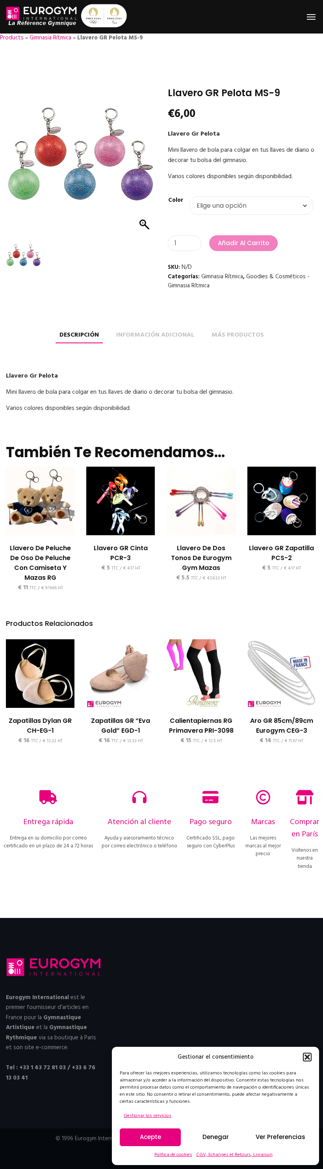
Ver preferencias (280, 1137)
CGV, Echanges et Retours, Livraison (234, 1155)
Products (12, 38)
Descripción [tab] (79, 335)
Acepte (150, 1137)
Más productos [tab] (238, 335)
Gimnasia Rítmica (50, 38)
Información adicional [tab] (155, 335)
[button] (307, 1057)
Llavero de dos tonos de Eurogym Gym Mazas (201, 558)
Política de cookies (173, 1155)
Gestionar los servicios (147, 1116)
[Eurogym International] (42, 17)
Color (175, 200)
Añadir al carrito (243, 243)
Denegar (215, 1137)
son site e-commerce (40, 1047)
